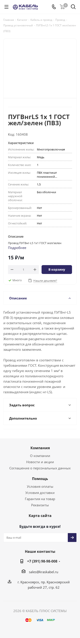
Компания (40, 447)
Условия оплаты (40, 486)
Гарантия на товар (40, 499)
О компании (40, 455)
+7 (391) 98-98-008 (42, 561)
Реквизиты (40, 505)
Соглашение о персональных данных (40, 468)
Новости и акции (40, 462)
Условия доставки (40, 492)
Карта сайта (40, 515)
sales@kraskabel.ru (43, 572)
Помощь (40, 478)
